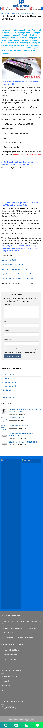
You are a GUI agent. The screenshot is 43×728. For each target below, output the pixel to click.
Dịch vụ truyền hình (8, 13)
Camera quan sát (8, 374)
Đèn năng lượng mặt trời (10, 386)
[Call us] (14, 707)
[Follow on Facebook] (3, 707)
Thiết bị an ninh (7, 390)
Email (6, 330)
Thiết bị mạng (6, 394)
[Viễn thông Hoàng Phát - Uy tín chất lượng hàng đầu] (21, 3)
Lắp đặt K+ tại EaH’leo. (10, 260)
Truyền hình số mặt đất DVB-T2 (26, 13)
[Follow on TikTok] (7, 707)
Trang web (7, 339)
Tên (6, 321)
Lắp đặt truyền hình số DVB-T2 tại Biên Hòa (17, 274)
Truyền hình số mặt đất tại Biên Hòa (14, 269)
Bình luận (8, 304)
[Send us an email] (10, 707)
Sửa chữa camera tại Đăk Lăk (12, 265)
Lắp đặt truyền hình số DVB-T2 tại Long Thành (18, 278)
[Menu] (3, 3)
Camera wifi (6, 378)
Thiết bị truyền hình (8, 397)
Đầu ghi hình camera (9, 382)
